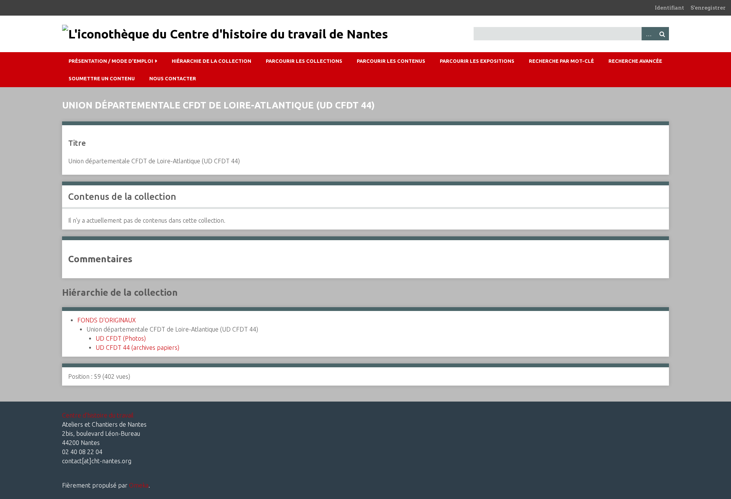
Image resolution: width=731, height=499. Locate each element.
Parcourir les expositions (477, 61)
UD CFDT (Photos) (121, 338)
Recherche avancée (635, 61)
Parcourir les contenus (391, 61)
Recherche (662, 33)
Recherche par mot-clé (561, 61)
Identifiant (669, 8)
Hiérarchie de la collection (211, 61)
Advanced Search (648, 33)
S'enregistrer (708, 8)
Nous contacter (172, 78)
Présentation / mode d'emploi (111, 61)
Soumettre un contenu (102, 78)
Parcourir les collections (304, 61)
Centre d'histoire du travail (98, 415)
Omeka (138, 485)
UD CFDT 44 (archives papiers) (137, 347)
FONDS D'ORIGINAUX (106, 320)
